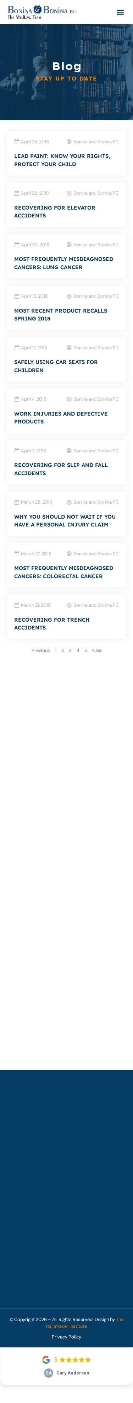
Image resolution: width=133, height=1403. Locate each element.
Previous (41, 650)
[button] (120, 12)
